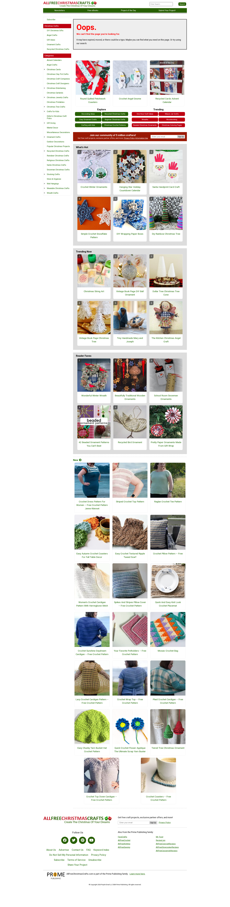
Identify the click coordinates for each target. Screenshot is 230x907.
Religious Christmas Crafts (58, 160)
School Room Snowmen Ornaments (166, 397)
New (75, 460)
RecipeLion (160, 840)
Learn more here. (137, 874)
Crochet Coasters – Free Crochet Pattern (158, 798)
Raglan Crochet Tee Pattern (168, 501)
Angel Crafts (52, 35)
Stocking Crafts (53, 174)
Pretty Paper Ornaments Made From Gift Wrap (166, 444)
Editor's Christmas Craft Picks (57, 117)
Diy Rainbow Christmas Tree (166, 233)
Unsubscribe (94, 859)
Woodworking (171, 120)
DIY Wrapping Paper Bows (130, 233)
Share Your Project (77, 864)
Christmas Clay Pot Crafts (58, 74)
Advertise (64, 849)
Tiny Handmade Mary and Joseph (130, 340)
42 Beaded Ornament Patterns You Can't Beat (94, 444)
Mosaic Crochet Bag (168, 650)
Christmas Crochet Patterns (115, 125)
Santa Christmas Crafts (56, 165)
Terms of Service (76, 859)
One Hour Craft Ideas (145, 114)
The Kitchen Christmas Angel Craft (166, 340)
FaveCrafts (122, 837)
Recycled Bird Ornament (130, 442)
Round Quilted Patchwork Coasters (92, 100)
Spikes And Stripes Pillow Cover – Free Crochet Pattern (130, 604)
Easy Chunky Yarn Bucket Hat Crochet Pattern (92, 750)
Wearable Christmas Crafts (58, 188)
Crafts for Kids (53, 111)
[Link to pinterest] (82, 840)
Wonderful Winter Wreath (94, 395)
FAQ (88, 849)
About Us (51, 849)
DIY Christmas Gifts (55, 30)
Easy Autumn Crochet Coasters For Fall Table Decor (92, 555)
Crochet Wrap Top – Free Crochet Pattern (130, 701)
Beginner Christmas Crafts (115, 120)
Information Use (141, 138)
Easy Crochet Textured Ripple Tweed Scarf (130, 555)
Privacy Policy (129, 138)
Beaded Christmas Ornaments (145, 125)
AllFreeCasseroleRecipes (166, 851)
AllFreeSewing (124, 847)
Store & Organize (54, 179)
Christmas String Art (94, 291)
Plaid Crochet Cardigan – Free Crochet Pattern (168, 701)
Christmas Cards (54, 69)
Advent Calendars (54, 60)
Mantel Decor (52, 128)
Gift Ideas (51, 40)
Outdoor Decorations (55, 142)
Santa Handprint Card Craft (166, 187)
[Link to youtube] (91, 840)
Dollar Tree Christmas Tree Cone (165, 293)
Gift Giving (51, 123)
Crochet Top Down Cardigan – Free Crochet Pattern (101, 798)
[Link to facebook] (64, 840)
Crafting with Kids (88, 125)
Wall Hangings (53, 184)
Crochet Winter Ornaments (94, 187)
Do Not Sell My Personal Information (68, 854)
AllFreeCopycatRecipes (166, 844)
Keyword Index (101, 849)
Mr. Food (159, 837)
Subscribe (51, 19)
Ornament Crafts (53, 44)
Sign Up (181, 137)
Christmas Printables (55, 102)
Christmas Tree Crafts (56, 107)
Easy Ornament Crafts (88, 120)
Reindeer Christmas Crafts (58, 156)
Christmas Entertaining (56, 88)
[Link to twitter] (73, 840)
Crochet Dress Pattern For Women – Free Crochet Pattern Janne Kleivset (92, 505)
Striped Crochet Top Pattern (130, 501)
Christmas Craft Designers (58, 83)
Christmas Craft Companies (58, 79)
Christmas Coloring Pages (172, 125)
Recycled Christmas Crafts (58, 49)
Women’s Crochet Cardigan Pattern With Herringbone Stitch (92, 604)
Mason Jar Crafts (172, 114)
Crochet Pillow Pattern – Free (168, 553)
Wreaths (145, 120)
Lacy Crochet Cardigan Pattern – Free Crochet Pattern (92, 701)
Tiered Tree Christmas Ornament (168, 748)
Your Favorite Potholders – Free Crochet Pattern (130, 652)
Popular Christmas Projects (58, 146)
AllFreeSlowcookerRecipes (167, 847)
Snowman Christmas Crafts (58, 170)
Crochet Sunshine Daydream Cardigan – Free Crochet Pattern (92, 652)
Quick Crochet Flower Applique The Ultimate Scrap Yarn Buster (130, 750)
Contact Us (77, 849)
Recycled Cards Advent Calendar (167, 100)
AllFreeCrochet (124, 840)
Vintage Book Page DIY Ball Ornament (130, 293)
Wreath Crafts (52, 193)
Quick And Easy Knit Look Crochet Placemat (168, 604)
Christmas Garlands (55, 93)
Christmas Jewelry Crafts (57, 97)
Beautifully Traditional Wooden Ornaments (130, 397)
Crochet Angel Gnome (130, 98)
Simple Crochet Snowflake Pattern (94, 235)
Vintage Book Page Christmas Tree (94, 340)
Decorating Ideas (88, 114)
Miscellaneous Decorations (58, 132)
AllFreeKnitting (124, 844)
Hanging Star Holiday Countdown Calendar (130, 189)
